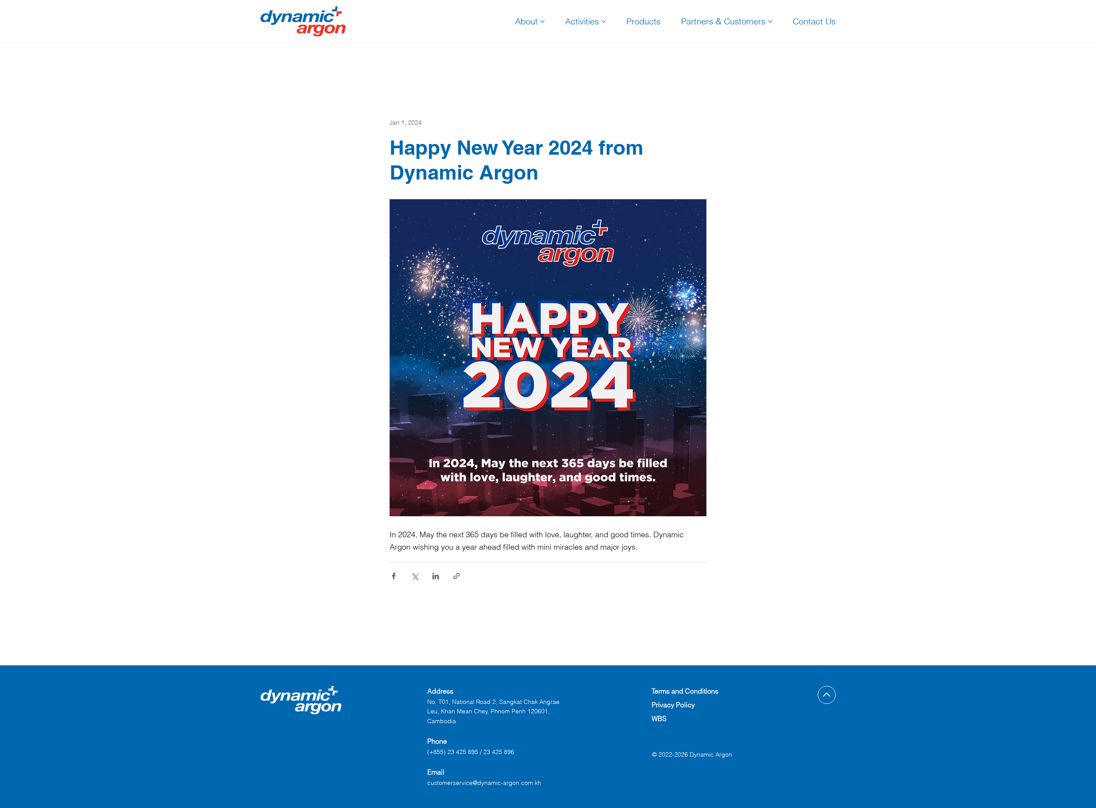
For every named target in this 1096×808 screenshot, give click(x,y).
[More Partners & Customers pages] (770, 21)
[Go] (827, 695)
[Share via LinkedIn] (436, 576)
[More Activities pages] (604, 21)
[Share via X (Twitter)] (415, 576)
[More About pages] (542, 21)
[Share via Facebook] (394, 576)
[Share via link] (457, 576)
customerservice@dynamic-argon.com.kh (484, 783)
